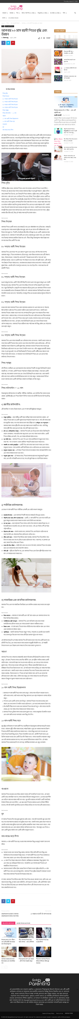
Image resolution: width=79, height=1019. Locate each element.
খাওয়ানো (5, 124)
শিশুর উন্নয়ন (6, 96)
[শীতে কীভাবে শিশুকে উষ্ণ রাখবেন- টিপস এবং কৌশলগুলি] (58, 142)
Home (3, 23)
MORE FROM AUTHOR (23, 923)
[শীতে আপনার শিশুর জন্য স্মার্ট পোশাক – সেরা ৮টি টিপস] (26, 933)
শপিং (64, 13)
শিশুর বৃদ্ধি (5, 93)
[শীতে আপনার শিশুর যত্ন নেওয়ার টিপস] (43, 933)
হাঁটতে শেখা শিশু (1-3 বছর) (28, 13)
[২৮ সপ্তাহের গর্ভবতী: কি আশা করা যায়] (58, 70)
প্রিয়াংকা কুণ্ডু (5, 38)
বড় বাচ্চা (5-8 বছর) (55, 13)
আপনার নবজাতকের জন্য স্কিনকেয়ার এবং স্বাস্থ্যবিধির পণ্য (8, 961)
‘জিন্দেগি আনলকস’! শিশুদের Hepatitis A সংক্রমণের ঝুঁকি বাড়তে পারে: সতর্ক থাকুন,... (70, 130)
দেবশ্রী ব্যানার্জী (57, 115)
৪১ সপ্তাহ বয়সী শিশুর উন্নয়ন (10, 102)
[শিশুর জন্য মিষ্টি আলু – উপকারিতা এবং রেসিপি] (58, 53)
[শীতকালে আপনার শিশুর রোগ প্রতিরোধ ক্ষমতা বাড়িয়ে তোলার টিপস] (58, 158)
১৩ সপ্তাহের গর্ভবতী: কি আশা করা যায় (41, 914)
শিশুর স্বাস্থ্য (6, 110)
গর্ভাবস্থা (11, 13)
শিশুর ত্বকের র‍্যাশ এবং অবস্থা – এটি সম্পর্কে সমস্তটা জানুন (26, 960)
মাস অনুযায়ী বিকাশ (15, 23)
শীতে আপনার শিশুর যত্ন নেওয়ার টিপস (42, 941)
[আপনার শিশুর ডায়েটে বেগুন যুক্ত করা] (58, 62)
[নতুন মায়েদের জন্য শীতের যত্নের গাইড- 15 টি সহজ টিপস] (58, 149)
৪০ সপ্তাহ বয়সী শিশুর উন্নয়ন (10, 99)
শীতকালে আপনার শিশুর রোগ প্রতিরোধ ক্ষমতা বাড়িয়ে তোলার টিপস (70, 157)
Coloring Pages (13, 18)
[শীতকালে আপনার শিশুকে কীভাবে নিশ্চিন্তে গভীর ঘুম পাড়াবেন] (43, 952)
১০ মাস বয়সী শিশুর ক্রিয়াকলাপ (10, 118)
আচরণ (4, 116)
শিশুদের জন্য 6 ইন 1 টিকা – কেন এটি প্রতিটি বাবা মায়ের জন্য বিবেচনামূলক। (8, 942)
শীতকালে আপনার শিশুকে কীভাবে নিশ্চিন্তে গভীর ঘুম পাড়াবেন (43, 961)
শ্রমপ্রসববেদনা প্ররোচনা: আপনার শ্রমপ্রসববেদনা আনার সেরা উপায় (10, 915)
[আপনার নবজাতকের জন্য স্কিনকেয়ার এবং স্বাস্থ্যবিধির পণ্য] (9, 952)
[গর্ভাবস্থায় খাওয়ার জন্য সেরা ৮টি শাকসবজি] (58, 78)
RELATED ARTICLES (8, 923)
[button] (75, 13)
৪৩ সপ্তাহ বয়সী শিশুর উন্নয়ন (10, 107)
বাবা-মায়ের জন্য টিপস (8, 130)
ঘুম (3, 127)
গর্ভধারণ (4, 13)
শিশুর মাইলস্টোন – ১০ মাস (9, 113)
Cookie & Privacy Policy (48, 1013)
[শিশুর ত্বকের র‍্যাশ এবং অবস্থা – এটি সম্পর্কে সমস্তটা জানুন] (26, 952)
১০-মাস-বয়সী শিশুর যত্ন (9, 121)
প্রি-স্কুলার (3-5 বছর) (42, 13)
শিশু (17, 13)
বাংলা (3, 18)
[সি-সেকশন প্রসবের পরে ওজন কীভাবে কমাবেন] (66, 41)
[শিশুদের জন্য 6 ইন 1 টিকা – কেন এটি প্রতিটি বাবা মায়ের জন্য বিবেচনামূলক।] (9, 933)
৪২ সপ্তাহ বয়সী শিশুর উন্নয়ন (10, 104)
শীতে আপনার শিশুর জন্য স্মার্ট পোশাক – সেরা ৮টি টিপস (26, 941)
